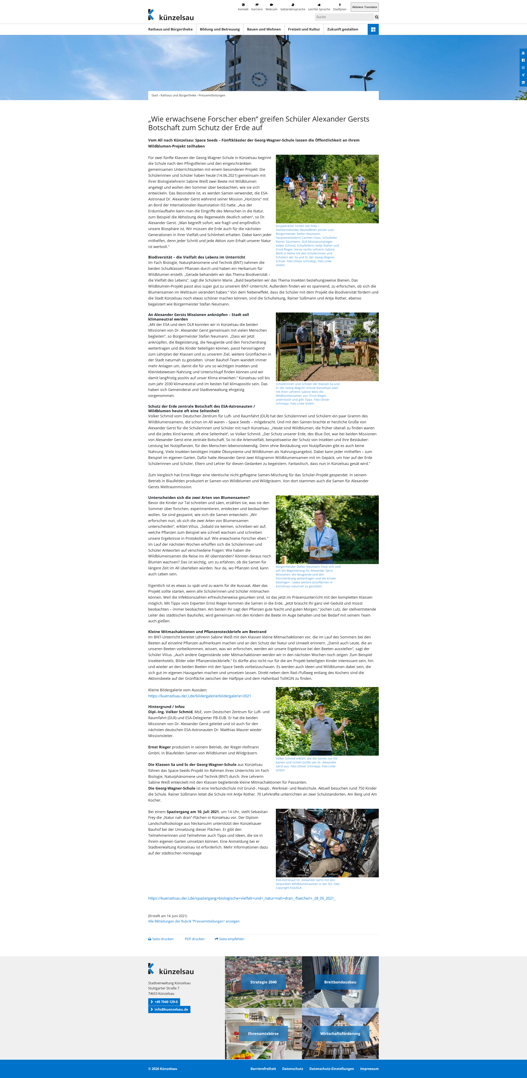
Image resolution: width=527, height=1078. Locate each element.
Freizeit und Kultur (304, 29)
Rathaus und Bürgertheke (170, 29)
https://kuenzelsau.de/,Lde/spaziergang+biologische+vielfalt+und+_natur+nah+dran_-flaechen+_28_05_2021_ (242, 898)
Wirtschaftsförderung (340, 1033)
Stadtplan (339, 9)
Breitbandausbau (340, 982)
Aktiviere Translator (364, 7)
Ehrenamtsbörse (263, 1033)
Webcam (271, 9)
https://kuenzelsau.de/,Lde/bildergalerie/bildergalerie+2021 (199, 695)
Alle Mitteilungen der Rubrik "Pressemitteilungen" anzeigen (194, 921)
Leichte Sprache (319, 9)
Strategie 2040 (263, 982)
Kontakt (243, 9)
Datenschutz (292, 1068)
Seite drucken (163, 939)
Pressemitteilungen (212, 95)
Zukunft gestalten (342, 29)
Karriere (257, 9)
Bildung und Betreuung (220, 29)
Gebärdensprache (292, 9)
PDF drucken (195, 939)
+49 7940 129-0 (166, 1002)
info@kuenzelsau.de (171, 1009)
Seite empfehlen (231, 939)
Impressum (369, 1068)
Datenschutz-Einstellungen (331, 1068)
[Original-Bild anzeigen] (327, 189)
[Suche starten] (377, 17)
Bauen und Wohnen (264, 29)
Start (155, 95)
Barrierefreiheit (263, 1068)
